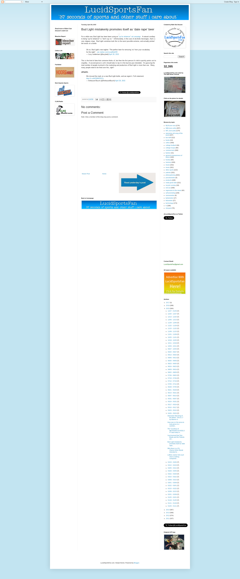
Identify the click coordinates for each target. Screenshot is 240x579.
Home (104, 174)
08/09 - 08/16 (172, 369)
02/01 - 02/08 (172, 494)
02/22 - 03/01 (172, 485)
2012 (168, 515)
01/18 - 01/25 (172, 500)
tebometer (169, 200)
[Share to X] (105, 99)
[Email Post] (96, 99)
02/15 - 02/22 (172, 488)
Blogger (136, 563)
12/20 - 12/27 (172, 314)
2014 (168, 510)
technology (169, 203)
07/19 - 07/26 (172, 378)
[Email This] (100, 99)
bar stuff (168, 137)
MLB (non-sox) (171, 125)
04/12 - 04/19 (172, 465)
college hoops (170, 148)
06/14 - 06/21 (172, 393)
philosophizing (171, 175)
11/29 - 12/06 (172, 323)
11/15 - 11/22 (172, 328)
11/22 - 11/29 (172, 325)
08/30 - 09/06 (172, 361)
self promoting (170, 193)
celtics (168, 143)
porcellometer (170, 178)
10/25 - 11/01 (172, 337)
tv (166, 206)
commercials (170, 150)
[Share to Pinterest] (110, 99)
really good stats (171, 183)
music (168, 167)
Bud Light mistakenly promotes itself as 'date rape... (176, 443)
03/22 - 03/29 (172, 474)
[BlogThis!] (103, 99)
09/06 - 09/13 (172, 358)
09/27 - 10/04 (172, 349)
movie (168, 165)
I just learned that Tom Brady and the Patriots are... (176, 437)
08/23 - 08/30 (172, 363)
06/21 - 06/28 (172, 390)
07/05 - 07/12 (172, 384)
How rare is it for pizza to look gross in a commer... (176, 424)
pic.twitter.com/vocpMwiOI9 (107, 52)
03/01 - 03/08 (172, 483)
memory (168, 162)
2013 (168, 513)
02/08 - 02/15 (172, 491)
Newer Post (86, 174)
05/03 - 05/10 (172, 410)
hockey (168, 160)
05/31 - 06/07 (172, 399)
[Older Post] (137, 192)
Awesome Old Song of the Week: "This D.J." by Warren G (175, 417)
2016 (168, 305)
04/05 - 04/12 (172, 468)
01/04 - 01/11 (172, 506)
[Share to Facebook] (107, 99)
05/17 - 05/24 (172, 404)
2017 (168, 302)
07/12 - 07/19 (172, 381)
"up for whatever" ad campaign (129, 36)
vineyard (169, 208)
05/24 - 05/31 (172, 401)
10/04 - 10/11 (172, 346)
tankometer (169, 198)
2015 (168, 308)
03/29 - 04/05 (172, 471)
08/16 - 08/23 (172, 366)
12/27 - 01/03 (172, 311)
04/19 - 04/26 (172, 462)
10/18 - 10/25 (172, 340)
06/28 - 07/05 (172, 387)
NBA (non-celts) (171, 128)
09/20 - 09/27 (172, 352)
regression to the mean (173, 190)
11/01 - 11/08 (172, 334)
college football (171, 145)
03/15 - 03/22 (172, 477)
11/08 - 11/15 (172, 331)
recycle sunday (171, 185)
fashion (168, 153)
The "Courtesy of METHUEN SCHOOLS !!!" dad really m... (176, 430)
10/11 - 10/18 (172, 343)
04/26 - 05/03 (172, 413)
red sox (168, 188)
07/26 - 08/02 (172, 375)
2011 (168, 518)
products (169, 180)
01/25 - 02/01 (172, 497)
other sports (170, 170)
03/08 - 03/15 (172, 480)
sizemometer (170, 195)
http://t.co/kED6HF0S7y (95, 78)
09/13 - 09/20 (172, 355)
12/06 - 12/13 (172, 320)
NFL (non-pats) (171, 131)
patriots (168, 172)
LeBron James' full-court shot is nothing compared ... (176, 456)
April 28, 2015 (114, 54)
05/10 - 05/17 (172, 407)
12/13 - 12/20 (172, 317)
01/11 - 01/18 (172, 503)
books (168, 140)
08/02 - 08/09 (172, 372)
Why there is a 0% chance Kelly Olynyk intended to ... (175, 450)
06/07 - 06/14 (172, 396)
